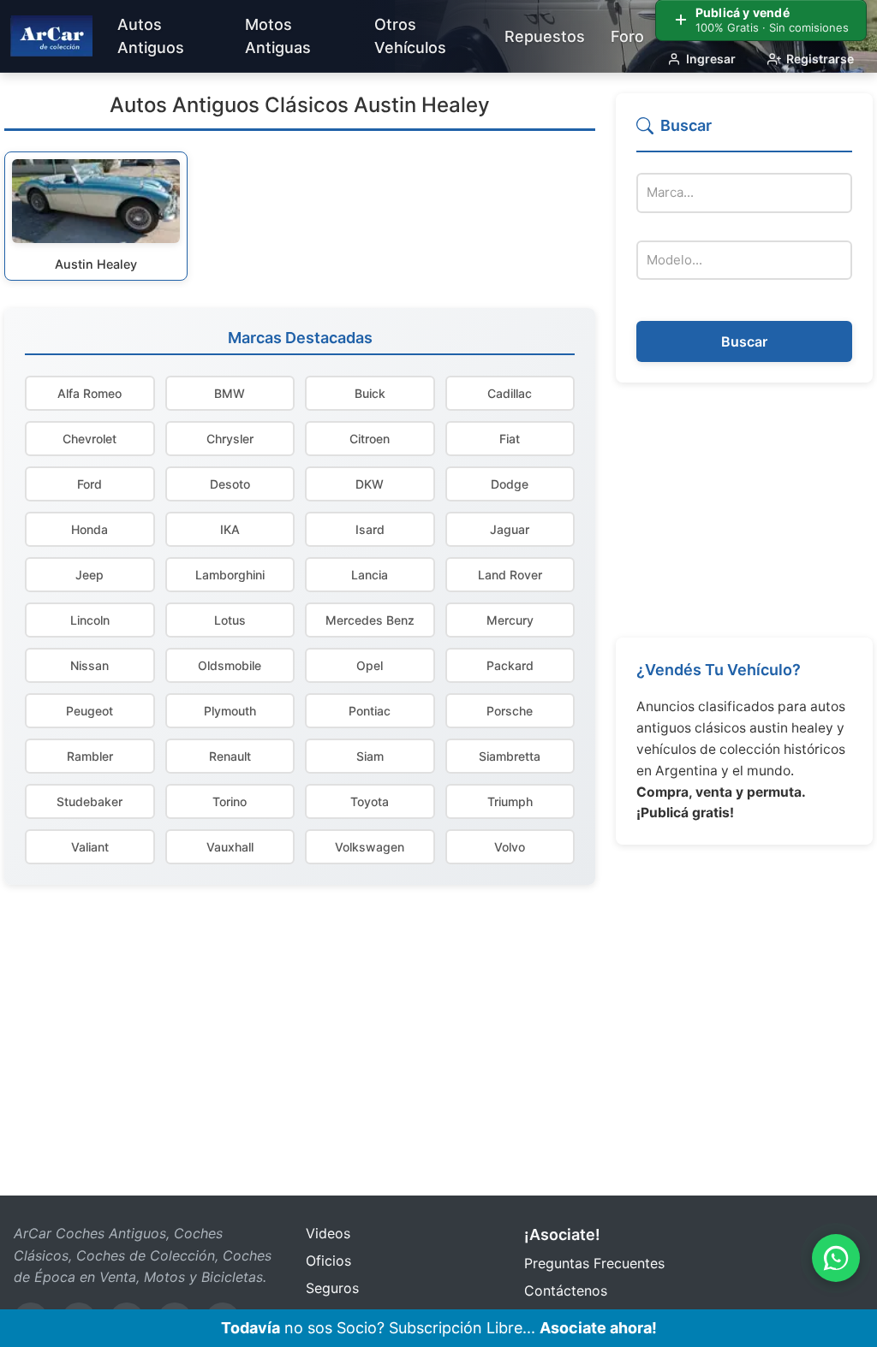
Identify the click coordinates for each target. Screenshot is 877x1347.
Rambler (90, 756)
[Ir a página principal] (51, 36)
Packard (510, 665)
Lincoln (90, 620)
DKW (369, 484)
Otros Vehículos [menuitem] (410, 35)
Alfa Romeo (89, 393)
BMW (229, 393)
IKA (230, 529)
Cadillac (509, 393)
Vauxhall (230, 847)
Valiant (90, 847)
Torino (229, 801)
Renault (230, 756)
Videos (328, 1233)
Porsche (509, 710)
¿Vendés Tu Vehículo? (718, 670)
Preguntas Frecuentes (594, 1263)
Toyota (369, 801)
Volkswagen (369, 847)
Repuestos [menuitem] (544, 36)
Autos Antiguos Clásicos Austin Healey (300, 104)
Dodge (509, 484)
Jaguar (509, 529)
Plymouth (230, 710)
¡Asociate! (562, 1234)
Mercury (510, 620)
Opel (369, 665)
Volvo (509, 847)
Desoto (230, 484)
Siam (370, 756)
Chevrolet (89, 438)
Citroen (369, 438)
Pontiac (370, 710)
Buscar (744, 341)
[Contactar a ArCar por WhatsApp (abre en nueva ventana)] (836, 1258)
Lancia (369, 574)
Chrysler (230, 438)
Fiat (509, 438)
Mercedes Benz (370, 620)
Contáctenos (565, 1290)
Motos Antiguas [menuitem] (278, 35)
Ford (89, 484)
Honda (89, 529)
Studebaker (89, 801)
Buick (370, 393)
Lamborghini (230, 574)
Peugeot (89, 710)
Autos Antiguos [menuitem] (150, 35)
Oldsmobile (229, 665)
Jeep (89, 574)
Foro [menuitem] (627, 36)
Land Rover (510, 574)
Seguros (332, 1288)
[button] (744, 133)
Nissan (89, 665)
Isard (370, 529)
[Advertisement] (744, 510)
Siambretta (509, 756)
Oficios (328, 1260)
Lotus (230, 620)
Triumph (510, 801)
